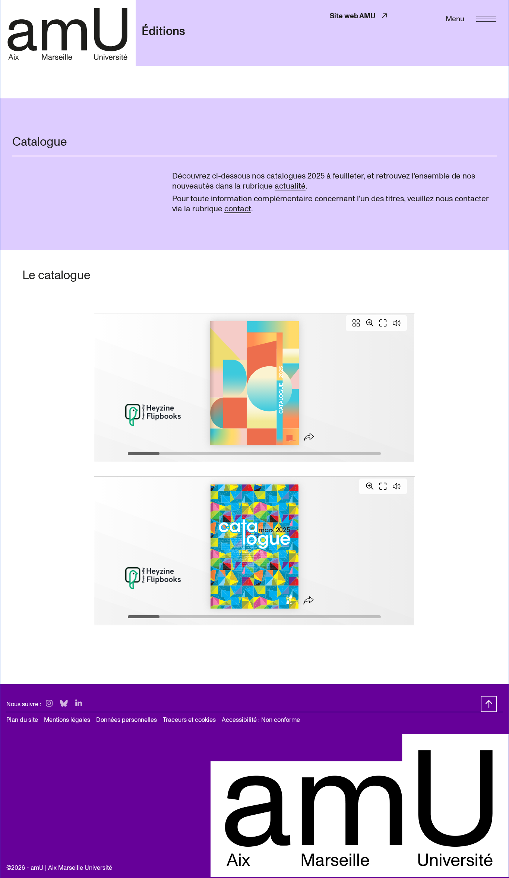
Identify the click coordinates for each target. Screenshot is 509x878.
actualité (290, 186)
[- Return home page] (68, 33)
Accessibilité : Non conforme (261, 720)
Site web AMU (359, 16)
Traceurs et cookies (189, 720)
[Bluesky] (64, 703)
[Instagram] (49, 703)
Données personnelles (126, 720)
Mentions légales (67, 720)
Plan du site (22, 720)
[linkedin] (78, 703)
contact (237, 208)
